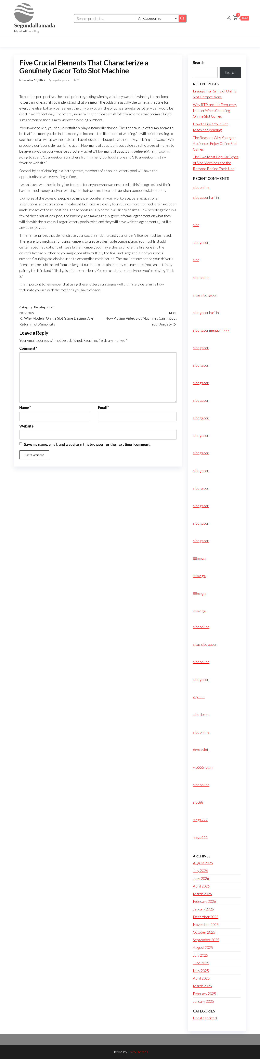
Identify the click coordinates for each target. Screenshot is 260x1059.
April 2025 (201, 978)
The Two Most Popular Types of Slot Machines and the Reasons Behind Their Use (215, 163)
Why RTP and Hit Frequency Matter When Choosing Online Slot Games (215, 110)
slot (196, 224)
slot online (201, 187)
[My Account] (228, 18)
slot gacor (201, 242)
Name (25, 407)
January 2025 (203, 1001)
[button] (241, 18)
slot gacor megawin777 (211, 330)
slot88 (198, 802)
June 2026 (201, 878)
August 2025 (203, 947)
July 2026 (200, 870)
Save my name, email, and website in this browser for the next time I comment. (87, 444)
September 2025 (206, 939)
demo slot (200, 749)
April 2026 (201, 886)
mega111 (200, 837)
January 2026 (203, 909)
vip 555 (199, 697)
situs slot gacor (205, 295)
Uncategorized (44, 307)
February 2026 (204, 901)
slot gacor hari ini (206, 197)
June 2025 (201, 963)
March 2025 (202, 986)
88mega (199, 558)
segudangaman (61, 80)
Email (103, 407)
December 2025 (205, 917)
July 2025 (200, 955)
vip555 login (202, 767)
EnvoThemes (138, 1052)
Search (198, 62)
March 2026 (202, 894)
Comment (28, 348)
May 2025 (201, 970)
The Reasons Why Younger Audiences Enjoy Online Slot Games (215, 143)
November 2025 (206, 924)
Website (26, 426)
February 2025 (204, 993)
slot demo (200, 714)
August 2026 (203, 863)
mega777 (200, 820)
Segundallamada (34, 25)
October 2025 (204, 932)
